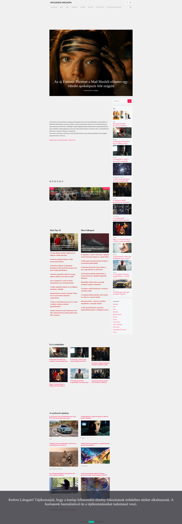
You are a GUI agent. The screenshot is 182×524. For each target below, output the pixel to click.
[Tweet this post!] (53, 182)
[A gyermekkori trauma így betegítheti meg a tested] (122, 251)
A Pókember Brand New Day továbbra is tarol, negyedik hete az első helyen (58, 361)
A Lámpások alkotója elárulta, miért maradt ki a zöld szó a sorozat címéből (99, 382)
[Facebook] (127, 2)
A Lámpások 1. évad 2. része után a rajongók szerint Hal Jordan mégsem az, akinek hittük (122, 162)
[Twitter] (130, 2)
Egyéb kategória (117, 314)
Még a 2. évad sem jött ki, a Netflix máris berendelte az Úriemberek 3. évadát (57, 386)
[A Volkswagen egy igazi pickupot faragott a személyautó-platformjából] (122, 287)
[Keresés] (129, 101)
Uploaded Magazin (60, 3)
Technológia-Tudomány (114, 7)
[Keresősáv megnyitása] (131, 7)
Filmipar (82, 7)
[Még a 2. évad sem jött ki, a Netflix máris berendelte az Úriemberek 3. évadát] (58, 381)
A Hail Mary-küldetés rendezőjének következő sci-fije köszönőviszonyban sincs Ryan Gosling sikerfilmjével (63, 268)
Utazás (114, 332)
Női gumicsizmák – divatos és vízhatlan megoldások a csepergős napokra (121, 127)
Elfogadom (91, 521)
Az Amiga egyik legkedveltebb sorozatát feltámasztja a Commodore (121, 221)
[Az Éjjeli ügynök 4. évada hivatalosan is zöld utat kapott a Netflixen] (95, 434)
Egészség (74, 7)
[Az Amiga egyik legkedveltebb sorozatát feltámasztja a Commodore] (122, 213)
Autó (61, 7)
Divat (67, 7)
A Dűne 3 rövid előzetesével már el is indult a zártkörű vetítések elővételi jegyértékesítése (63, 304)
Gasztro (90, 7)
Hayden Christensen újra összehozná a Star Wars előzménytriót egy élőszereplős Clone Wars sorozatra (63, 313)
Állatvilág (54, 7)
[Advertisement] (91, 19)
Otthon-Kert (100, 7)
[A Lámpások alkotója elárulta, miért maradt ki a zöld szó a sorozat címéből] (100, 377)
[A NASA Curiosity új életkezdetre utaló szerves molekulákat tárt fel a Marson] (63, 465)
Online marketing (117, 324)
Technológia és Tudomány (55, 468)
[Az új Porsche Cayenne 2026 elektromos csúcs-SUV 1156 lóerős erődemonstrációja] (63, 435)
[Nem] (180, 507)
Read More (72, 140)
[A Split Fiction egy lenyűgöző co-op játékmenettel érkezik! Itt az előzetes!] (95, 462)
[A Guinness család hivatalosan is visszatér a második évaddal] (100, 359)
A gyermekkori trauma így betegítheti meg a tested (122, 257)
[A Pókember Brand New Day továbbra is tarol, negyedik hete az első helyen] (58, 356)
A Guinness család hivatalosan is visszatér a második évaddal (121, 202)
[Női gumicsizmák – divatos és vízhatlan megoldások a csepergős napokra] (122, 119)
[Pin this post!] (57, 182)
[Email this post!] (62, 182)
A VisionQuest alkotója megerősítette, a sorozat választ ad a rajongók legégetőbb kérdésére (93, 276)
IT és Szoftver (84, 465)
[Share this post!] (50, 182)
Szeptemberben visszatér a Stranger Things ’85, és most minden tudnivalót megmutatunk (63, 296)
